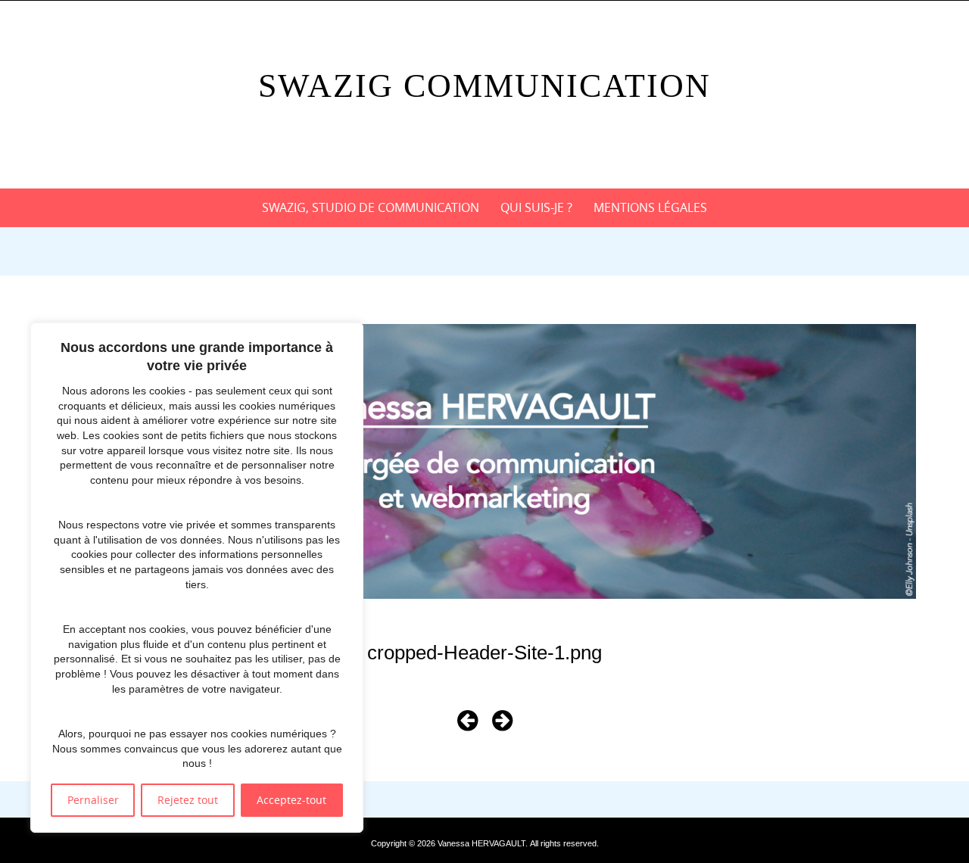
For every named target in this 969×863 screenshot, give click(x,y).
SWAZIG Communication (484, 85)
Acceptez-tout (291, 800)
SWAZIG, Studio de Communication (370, 207)
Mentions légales (650, 207)
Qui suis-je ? (536, 207)
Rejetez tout (187, 800)
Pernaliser (93, 800)
